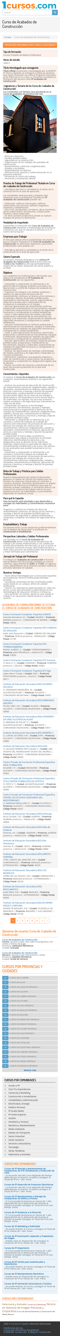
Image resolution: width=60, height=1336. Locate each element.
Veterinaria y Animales (14, 1304)
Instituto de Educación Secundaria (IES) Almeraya (27, 813)
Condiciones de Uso (13, 1328)
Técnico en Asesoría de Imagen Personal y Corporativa (29, 1307)
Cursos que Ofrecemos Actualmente (21, 1330)
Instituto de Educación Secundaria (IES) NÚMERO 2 (28, 732)
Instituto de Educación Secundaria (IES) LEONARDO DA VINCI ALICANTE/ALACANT (28, 718)
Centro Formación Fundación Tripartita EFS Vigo (27, 670)
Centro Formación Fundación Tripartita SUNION (27, 614)
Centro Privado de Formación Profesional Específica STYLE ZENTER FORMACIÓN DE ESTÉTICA (29, 780)
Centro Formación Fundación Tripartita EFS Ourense (29, 660)
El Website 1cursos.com (15, 1332)
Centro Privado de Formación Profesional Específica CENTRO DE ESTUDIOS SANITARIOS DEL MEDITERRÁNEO (29, 797)
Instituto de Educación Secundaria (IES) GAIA (25, 746)
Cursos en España (20, 1323)
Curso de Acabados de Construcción (19, 939)
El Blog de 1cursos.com (39, 1332)
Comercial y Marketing (36, 1304)
